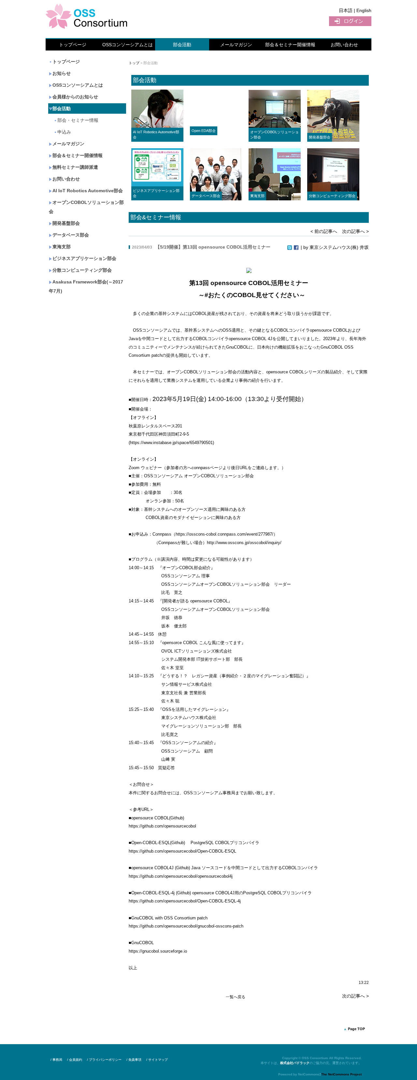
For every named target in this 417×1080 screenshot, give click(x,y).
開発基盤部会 (66, 223)
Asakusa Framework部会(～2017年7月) (86, 286)
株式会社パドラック (294, 1063)
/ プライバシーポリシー (104, 1059)
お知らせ (61, 73)
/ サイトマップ (157, 1059)
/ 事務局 (56, 1059)
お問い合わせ (344, 44)
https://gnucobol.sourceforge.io (158, 951)
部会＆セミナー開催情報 (290, 44)
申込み (64, 132)
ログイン (350, 21)
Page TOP (356, 1029)
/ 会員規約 (74, 1059)
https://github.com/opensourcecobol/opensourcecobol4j (181, 876)
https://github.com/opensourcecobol (162, 826)
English (363, 10)
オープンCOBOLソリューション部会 (86, 207)
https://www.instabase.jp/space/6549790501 (171, 442)
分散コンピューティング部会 (82, 270)
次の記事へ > (355, 231)
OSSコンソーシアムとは (127, 44)
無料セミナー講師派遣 (75, 167)
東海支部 (61, 246)
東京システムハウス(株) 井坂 (339, 247)
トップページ (72, 44)
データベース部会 (70, 235)
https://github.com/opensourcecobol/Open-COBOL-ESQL (182, 851)
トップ (134, 63)
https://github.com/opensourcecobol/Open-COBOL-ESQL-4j (185, 901)
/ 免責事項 (133, 1059)
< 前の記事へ (323, 231)
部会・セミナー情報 (77, 120)
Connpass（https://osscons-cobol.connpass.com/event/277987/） (215, 534)
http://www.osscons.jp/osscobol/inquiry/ (244, 542)
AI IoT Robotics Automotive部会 (87, 190)
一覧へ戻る (235, 997)
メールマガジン (236, 44)
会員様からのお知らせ (75, 96)
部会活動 (182, 44)
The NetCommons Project (341, 1074)
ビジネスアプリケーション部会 (84, 258)
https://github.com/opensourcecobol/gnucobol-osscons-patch (186, 926)
